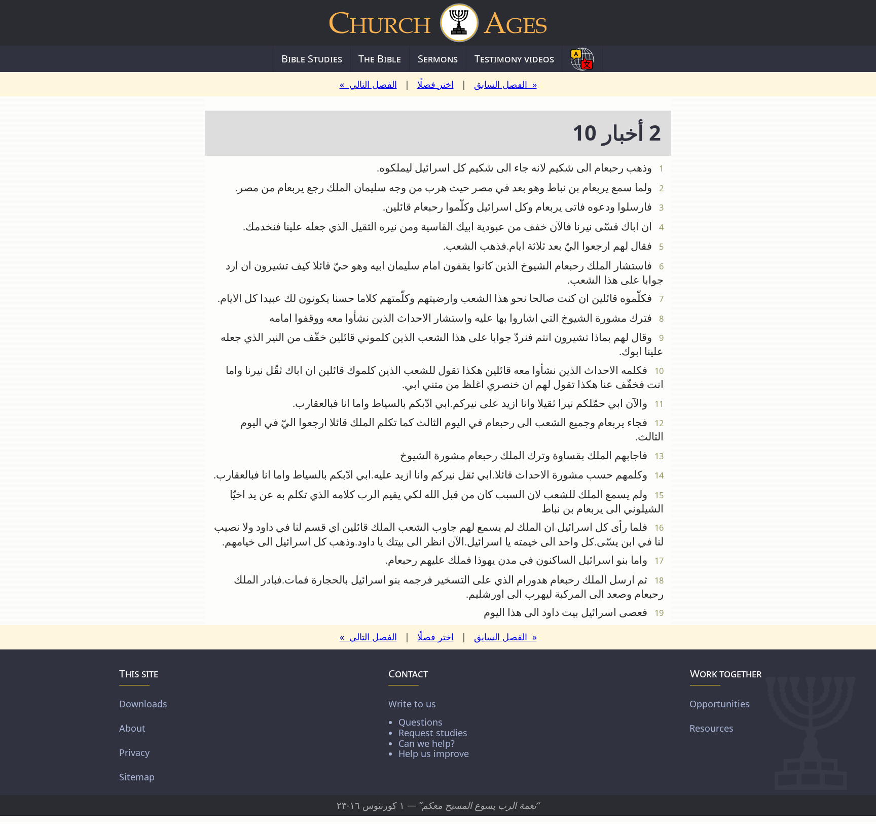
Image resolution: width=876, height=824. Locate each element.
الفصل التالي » (368, 84)
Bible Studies (311, 58)
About (132, 728)
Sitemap (137, 777)
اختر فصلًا (435, 84)
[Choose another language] (582, 59)
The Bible (379, 58)
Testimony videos (514, 58)
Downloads (143, 704)
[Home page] (438, 23)
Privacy (134, 752)
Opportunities (719, 704)
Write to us (428, 728)
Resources (711, 728)
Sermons (438, 58)
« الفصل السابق (505, 84)
